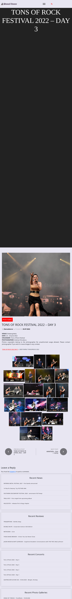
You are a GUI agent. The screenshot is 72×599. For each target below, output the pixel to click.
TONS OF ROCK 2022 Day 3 (10, 349)
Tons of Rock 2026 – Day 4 (11, 560)
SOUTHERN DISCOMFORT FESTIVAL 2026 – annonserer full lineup (23, 493)
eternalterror (8, 329)
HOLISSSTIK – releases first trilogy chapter (16, 503)
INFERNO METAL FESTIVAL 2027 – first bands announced (20, 483)
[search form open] (51, 4)
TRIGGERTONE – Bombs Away (12, 521)
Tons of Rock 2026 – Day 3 (11, 565)
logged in (13, 472)
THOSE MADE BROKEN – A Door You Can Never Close (19, 536)
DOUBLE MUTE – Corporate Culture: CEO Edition (18, 526)
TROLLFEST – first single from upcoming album (18, 498)
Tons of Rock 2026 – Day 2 (11, 570)
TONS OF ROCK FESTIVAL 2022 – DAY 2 (20, 452)
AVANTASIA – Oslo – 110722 (52, 452)
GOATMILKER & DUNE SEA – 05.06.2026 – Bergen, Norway (21, 580)
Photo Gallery (7, 320)
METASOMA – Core (9, 531)
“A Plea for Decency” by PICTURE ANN (15, 488)
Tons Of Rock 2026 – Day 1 (11, 575)
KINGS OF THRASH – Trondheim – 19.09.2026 (17, 598)
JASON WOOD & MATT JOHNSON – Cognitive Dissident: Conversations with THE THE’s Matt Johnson (33, 541)
